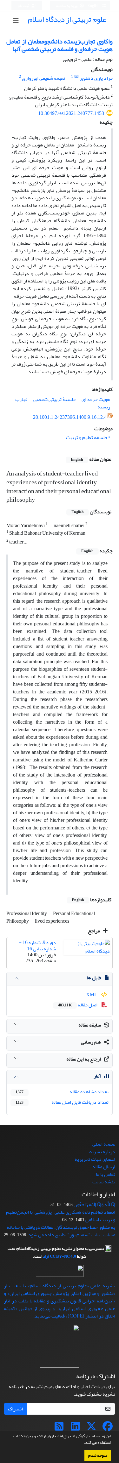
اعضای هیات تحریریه (95, 1159)
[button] (82, 1443)
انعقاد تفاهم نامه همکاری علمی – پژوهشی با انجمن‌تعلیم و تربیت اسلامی (60, 1215)
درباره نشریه (102, 1151)
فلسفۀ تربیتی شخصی (54, 399)
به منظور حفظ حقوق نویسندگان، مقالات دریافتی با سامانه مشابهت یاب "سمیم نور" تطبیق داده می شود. (61, 1230)
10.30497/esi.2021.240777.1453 (71, 113)
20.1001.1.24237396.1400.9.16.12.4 (70, 417)
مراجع (94, 931)
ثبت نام (24, 5)
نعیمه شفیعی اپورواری (43, 78)
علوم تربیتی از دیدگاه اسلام (67, 19)
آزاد (46, 1256)
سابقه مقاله (89, 1025)
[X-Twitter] (91, 1428)
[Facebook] (107, 1428)
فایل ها (94, 977)
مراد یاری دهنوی (96, 78)
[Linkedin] (75, 1428)
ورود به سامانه (67, 5)
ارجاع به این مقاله (83, 1059)
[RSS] (59, 1428)
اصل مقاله (78, 1005)
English (93, 5)
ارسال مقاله (103, 1166)
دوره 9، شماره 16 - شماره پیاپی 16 (37, 945)
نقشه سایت (103, 1182)
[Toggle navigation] (15, 21)
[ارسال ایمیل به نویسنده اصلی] (76, 76)
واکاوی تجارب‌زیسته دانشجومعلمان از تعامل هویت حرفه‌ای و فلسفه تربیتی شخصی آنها (59, 45)
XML (92, 994)
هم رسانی (91, 1042)
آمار (97, 1076)
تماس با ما (105, 1174)
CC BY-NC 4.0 (63, 1256)
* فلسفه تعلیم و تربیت (88, 437)
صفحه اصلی (103, 1144)
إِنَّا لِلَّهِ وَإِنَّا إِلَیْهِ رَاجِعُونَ (94, 1204)
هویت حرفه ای (96, 399)
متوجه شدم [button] (97, 1455)
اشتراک (15, 1409)
